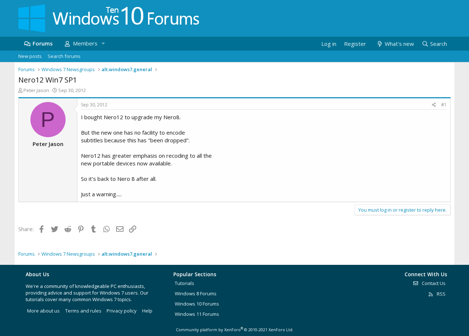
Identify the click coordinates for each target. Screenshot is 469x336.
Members (85, 43)
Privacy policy (122, 310)
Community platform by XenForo (234, 329)
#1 (444, 105)
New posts (30, 56)
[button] (103, 43)
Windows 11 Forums (197, 314)
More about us (43, 310)
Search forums (64, 56)
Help (147, 310)
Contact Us (433, 283)
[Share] (434, 105)
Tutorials (184, 283)
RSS (441, 294)
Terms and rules (83, 310)
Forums (43, 43)
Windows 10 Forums (197, 303)
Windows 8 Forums (196, 293)
